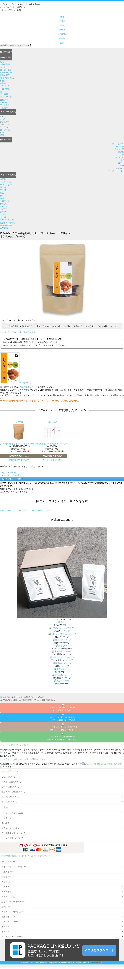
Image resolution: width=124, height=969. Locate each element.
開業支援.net (7, 872)
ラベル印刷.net (8, 891)
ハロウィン (5, 201)
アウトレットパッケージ (12, 936)
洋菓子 (3, 83)
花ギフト (4, 91)
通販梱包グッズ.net (10, 916)
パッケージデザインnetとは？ (15, 813)
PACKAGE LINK (9, 862)
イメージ (8, 112)
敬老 (2, 198)
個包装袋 (120, 146)
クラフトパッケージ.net (12, 921)
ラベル (50, 510)
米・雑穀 (4, 94)
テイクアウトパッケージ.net (14, 867)
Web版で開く (25, 383)
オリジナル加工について (12, 838)
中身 (6, 57)
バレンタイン (6, 182)
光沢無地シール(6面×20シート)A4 (52, 444)
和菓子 (3, 81)
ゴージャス (5, 130)
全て (6, 52)
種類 (6, 139)
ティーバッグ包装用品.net (13, 912)
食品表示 (4, 228)
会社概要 (5, 823)
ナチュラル (5, 122)
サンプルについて (9, 801)
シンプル (4, 127)
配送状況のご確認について (13, 792)
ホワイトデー (6, 185)
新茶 (2, 193)
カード (121, 163)
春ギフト (4, 212)
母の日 (3, 187)
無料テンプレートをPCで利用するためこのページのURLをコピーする (17, 490)
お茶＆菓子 (5, 64)
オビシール (119, 157)
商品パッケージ (7, 220)
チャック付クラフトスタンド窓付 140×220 (19, 444)
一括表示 (4, 108)
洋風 (2, 135)
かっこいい (5, 119)
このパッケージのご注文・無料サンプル (17, 332)
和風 (2, 132)
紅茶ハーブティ (7, 72)
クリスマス (5, 206)
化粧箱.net (6, 877)
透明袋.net (6, 907)
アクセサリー (6, 105)
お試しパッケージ (8, 223)
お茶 (2, 62)
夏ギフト (4, 195)
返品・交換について (10, 796)
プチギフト (5, 217)
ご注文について (8, 777)
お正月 (3, 179)
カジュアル (5, 124)
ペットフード (6, 97)
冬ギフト (4, 209)
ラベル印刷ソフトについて (13, 833)
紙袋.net (5, 926)
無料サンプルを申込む (19, 460)
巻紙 (122, 165)
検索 (29, 45)
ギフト (3, 214)
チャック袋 (119, 149)
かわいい (4, 116)
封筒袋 (121, 152)
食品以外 (4, 100)
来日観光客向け (7, 225)
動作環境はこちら (29, 387)
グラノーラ (5, 86)
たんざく (120, 168)
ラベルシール (118, 144)
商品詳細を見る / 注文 (19, 456)
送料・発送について (10, 787)
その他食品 (5, 89)
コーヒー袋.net (8, 886)
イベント (8, 175)
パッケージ (37, 510)
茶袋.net (5, 931)
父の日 (3, 190)
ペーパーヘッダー (116, 171)
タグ (122, 160)
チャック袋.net (8, 882)
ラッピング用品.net (10, 896)
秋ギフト (4, 204)
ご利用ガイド (7, 818)
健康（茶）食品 (7, 78)
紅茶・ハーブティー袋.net (13, 902)
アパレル (4, 102)
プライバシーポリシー (11, 828)
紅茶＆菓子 (5, 75)
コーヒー (4, 67)
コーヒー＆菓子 (7, 70)
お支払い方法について (11, 782)
